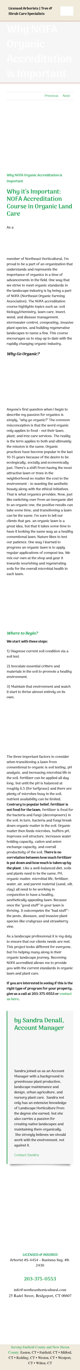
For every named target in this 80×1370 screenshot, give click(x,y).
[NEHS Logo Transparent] (33, 4)
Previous (51, 96)
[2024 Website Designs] (40, 1206)
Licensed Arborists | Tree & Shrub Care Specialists (30, 11)
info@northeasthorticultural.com (40, 1289)
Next (66, 96)
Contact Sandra (26, 1155)
